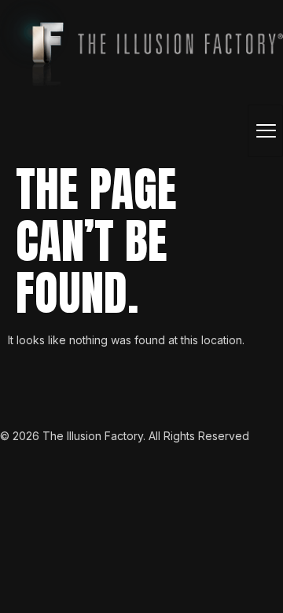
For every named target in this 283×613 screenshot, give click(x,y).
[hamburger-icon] (265, 131)
